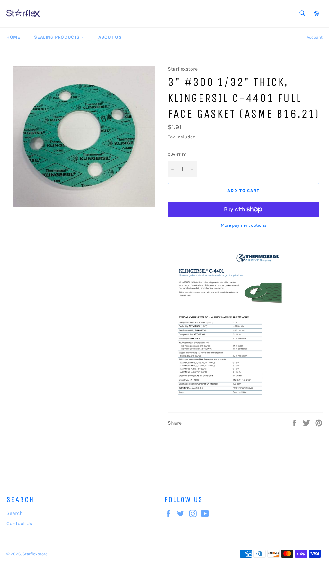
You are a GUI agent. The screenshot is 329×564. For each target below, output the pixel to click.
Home (13, 37)
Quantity (177, 154)
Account (315, 37)
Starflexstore (35, 553)
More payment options (243, 225)
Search (14, 513)
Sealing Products (57, 37)
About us (110, 37)
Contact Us (19, 523)
